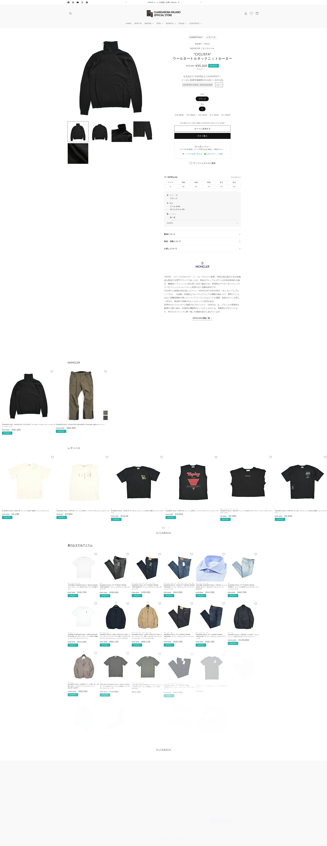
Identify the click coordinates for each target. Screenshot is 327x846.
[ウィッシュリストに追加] (52, 372)
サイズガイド (236, 177)
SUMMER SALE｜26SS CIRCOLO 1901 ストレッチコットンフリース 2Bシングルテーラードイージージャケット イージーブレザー (115, 636)
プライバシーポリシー (77, 790)
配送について (169, 234)
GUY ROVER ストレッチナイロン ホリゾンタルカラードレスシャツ (211, 734)
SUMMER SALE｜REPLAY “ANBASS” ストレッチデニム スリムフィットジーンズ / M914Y (243, 686)
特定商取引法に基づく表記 (204, 840)
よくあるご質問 (74, 777)
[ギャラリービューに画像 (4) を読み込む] (143, 131)
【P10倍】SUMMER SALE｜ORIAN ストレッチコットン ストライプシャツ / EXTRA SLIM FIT (179, 735)
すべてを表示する (163, 532)
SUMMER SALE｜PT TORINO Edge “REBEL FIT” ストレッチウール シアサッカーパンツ (179, 686)
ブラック (202, 99)
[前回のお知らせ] (126, 2)
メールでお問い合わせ (193, 154)
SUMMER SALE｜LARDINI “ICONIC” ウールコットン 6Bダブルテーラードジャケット (243, 635)
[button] (70, 13)
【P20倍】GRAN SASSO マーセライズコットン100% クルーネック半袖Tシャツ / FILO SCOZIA (147, 686)
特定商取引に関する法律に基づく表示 (83, 795)
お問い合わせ (73, 772)
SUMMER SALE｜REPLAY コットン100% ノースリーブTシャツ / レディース (82, 511)
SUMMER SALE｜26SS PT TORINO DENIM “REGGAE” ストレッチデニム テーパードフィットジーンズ (179, 587)
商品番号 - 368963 (202, 44)
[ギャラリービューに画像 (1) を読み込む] (78, 131)
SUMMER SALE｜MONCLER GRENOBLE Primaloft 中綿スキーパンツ (80, 424)
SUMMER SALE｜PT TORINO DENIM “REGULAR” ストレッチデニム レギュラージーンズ (211, 636)
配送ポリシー (187, 840)
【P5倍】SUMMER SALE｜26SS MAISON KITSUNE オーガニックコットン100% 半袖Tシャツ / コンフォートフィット (83, 636)
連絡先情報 (219, 840)
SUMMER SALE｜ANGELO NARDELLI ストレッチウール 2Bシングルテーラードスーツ (83, 734)
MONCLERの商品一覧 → (202, 318)
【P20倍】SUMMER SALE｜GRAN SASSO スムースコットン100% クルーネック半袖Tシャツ (83, 587)
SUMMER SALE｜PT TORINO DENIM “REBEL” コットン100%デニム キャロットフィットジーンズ (243, 587)
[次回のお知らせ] (201, 2)
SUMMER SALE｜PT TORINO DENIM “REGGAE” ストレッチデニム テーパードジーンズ (179, 636)
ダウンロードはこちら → (206, 800)
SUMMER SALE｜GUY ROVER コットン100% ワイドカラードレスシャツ (242, 734)
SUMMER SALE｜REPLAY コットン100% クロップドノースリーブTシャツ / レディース (246, 512)
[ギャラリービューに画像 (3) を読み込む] (122, 131)
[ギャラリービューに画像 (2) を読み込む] (100, 131)
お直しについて (170, 248)
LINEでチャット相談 (215, 154)
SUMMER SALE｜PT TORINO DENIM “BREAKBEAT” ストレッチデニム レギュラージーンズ (115, 587)
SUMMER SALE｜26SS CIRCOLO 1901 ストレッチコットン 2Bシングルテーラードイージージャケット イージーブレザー (147, 636)
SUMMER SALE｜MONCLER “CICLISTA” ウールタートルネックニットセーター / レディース (28, 425)
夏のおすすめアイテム (80, 545)
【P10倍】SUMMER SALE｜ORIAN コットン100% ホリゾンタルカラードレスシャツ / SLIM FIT (211, 587)
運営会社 (71, 804)
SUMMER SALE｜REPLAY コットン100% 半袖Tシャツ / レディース (25, 511)
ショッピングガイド (76, 799)
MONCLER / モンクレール (202, 48)
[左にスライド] (158, 528)
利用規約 (71, 781)
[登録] (111, 819)
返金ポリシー (73, 786)
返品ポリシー (150, 840)
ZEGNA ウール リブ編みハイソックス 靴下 (114, 733)
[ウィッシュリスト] (251, 13)
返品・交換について (172, 241)
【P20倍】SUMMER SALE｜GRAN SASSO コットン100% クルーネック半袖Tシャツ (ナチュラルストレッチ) (115, 686)
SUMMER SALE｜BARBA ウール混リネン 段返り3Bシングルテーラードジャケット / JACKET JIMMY (83, 686)
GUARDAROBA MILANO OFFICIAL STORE (126, 840)
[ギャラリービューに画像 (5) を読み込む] (78, 153)
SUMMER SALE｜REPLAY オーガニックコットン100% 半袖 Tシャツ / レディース (137, 512)
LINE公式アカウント (140, 801)
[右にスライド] (169, 528)
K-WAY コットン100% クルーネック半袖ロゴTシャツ (211, 685)
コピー (219, 84)
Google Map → (138, 787)
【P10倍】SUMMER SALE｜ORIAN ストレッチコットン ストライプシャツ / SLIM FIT (147, 734)
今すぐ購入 (202, 136)
